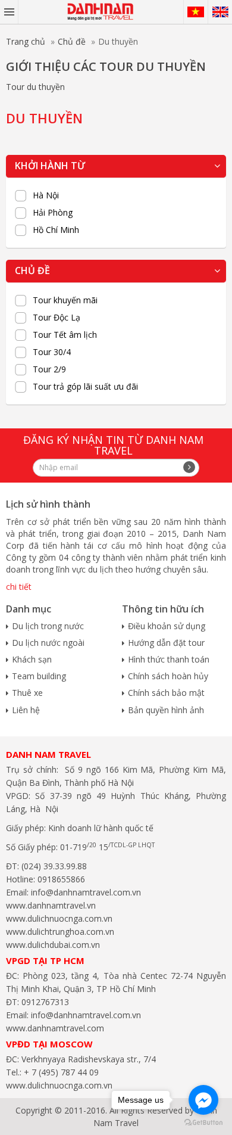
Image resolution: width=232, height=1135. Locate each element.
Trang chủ (25, 41)
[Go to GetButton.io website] (203, 1123)
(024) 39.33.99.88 (54, 866)
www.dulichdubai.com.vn (53, 944)
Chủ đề (72, 41)
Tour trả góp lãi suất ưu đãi (85, 386)
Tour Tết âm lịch (65, 334)
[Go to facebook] (203, 1100)
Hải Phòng (53, 212)
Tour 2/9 (49, 369)
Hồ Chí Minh (56, 230)
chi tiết (19, 586)
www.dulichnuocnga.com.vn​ (59, 918)
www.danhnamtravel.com (55, 1028)
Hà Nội (46, 195)
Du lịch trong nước (48, 626)
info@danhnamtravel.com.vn (85, 892)
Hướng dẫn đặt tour (166, 642)
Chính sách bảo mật (166, 692)
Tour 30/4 (52, 352)
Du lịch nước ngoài (48, 642)
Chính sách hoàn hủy (168, 676)
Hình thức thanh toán (168, 659)
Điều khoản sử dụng (166, 626)
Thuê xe (27, 692)
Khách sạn (32, 659)
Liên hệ (26, 710)
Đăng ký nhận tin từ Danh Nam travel (113, 445)
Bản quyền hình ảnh (166, 710)
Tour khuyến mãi (65, 300)
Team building (39, 676)
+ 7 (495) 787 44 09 (60, 1072)
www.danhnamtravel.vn (51, 905)
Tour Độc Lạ (56, 317)
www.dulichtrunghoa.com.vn (60, 931)
